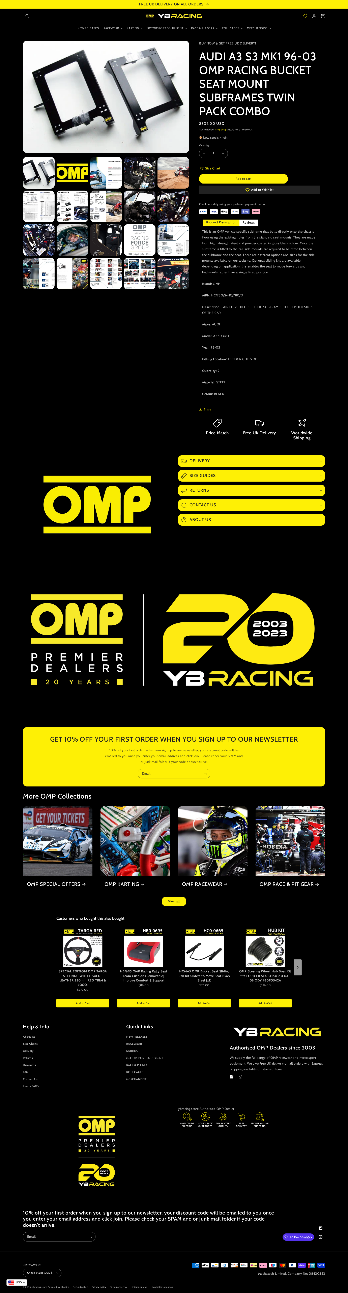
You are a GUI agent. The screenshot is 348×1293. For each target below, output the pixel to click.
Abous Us (29, 1036)
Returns (28, 1058)
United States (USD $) (40, 1272)
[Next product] (298, 967)
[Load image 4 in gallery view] (139, 173)
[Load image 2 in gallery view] (72, 173)
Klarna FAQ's (31, 1086)
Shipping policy (140, 1287)
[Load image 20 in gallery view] (173, 273)
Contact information (162, 1287)
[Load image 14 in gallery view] (139, 240)
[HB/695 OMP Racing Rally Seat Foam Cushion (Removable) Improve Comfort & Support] (143, 947)
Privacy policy (99, 1287)
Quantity (204, 145)
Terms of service (119, 1287)
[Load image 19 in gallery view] (139, 273)
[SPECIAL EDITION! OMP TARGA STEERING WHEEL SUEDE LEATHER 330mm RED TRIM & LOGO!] (83, 947)
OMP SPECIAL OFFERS (54, 884)
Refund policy (80, 1287)
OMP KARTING (122, 884)
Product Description (221, 222)
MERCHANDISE (136, 1079)
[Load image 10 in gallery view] (173, 206)
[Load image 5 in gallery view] (173, 173)
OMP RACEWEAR (202, 884)
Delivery (28, 1051)
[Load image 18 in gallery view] (106, 273)
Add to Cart (83, 1003)
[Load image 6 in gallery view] (39, 206)
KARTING (132, 1051)
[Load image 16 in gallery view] (39, 273)
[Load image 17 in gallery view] (72, 273)
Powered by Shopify (58, 1287)
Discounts (29, 1065)
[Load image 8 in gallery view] (106, 206)
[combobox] (16, 1282)
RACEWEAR (134, 1043)
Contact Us (30, 1079)
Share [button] (207, 409)
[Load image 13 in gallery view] (106, 240)
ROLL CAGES (134, 1072)
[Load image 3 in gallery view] (106, 173)
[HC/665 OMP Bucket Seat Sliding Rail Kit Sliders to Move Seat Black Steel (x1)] (204, 947)
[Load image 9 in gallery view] (139, 206)
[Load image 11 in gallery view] (39, 240)
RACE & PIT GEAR (137, 1065)
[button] (27, 16)
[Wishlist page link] (305, 16)
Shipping (220, 129)
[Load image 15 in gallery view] (173, 240)
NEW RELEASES (136, 1036)
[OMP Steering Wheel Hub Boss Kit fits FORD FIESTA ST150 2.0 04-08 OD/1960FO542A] (265, 947)
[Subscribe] (205, 773)
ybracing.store (39, 1287)
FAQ (26, 1072)
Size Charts (30, 1043)
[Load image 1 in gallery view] (39, 173)
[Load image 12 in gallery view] (72, 240)
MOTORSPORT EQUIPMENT (144, 1058)
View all (174, 901)
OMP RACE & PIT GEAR (287, 884)
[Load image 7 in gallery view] (72, 206)
